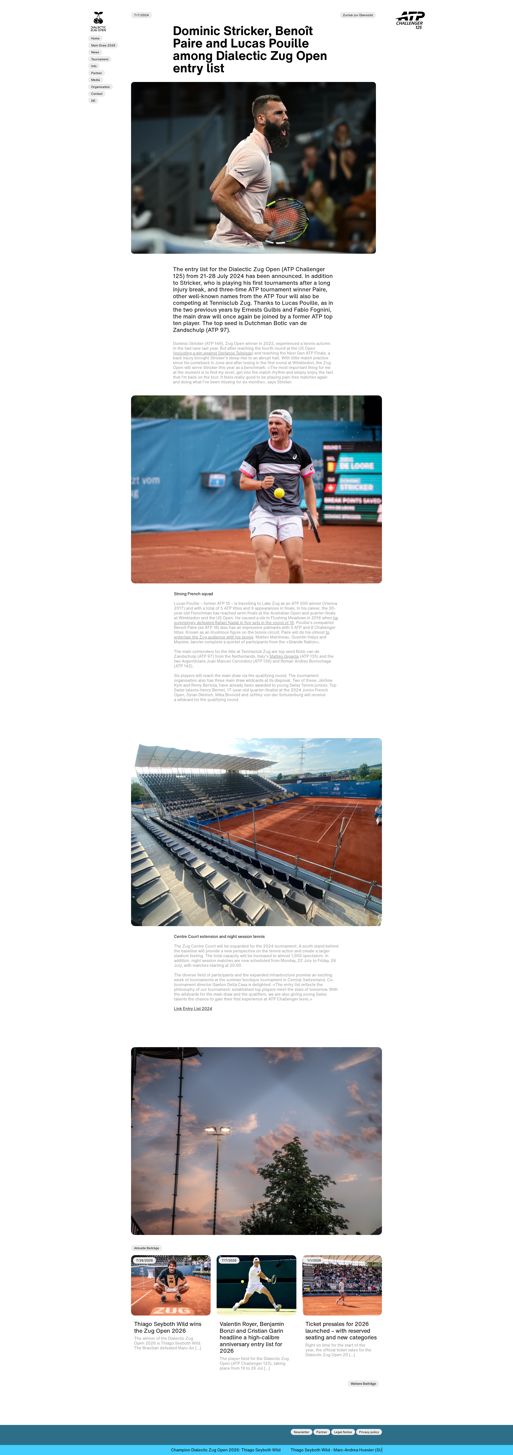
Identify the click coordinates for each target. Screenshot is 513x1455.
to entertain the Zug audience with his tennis (251, 634)
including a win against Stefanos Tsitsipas (213, 353)
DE (93, 100)
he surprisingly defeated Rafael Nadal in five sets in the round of (256, 620)
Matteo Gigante (284, 656)
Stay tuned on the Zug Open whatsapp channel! (246, 1450)
